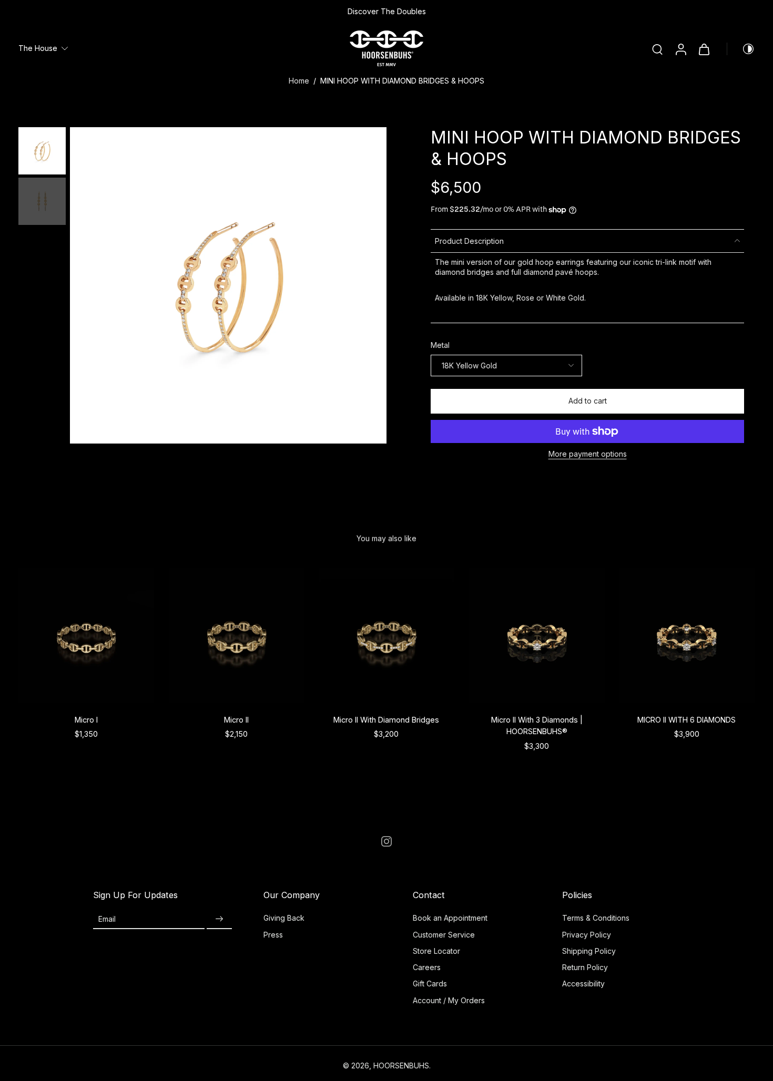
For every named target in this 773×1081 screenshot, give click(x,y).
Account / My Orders (449, 1000)
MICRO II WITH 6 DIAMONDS (687, 719)
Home (299, 80)
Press (273, 934)
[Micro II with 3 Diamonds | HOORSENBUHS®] (537, 635)
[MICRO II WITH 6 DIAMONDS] (687, 635)
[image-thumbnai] (42, 150)
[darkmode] (741, 49)
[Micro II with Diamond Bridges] (386, 635)
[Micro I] (86, 635)
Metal (440, 345)
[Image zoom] (228, 285)
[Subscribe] (219, 919)
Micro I (86, 719)
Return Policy (585, 967)
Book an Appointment (450, 917)
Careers (427, 967)
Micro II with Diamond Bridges (386, 719)
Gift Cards (430, 983)
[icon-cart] (703, 48)
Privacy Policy (586, 934)
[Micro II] (236, 635)
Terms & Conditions (595, 917)
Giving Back (283, 917)
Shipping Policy (589, 950)
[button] (587, 401)
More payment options (587, 454)
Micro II (236, 719)
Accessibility (583, 983)
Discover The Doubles (387, 11)
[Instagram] (386, 841)
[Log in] (680, 48)
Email (107, 918)
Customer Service (444, 934)
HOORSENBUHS (401, 1065)
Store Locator (436, 950)
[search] (657, 48)
